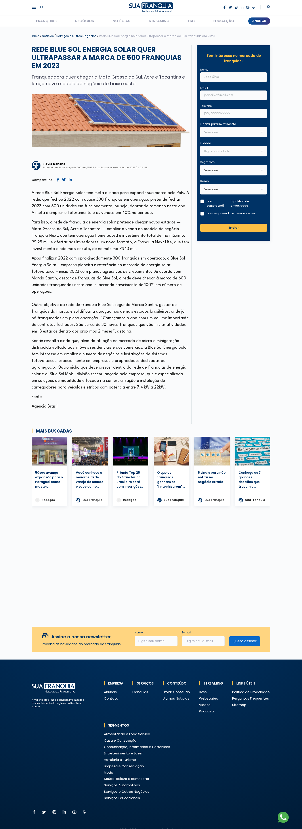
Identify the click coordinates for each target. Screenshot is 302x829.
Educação (223, 20)
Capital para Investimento (218, 124)
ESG (191, 20)
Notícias (121, 20)
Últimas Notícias (176, 698)
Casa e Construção (120, 740)
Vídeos (204, 704)
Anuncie (259, 21)
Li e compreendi (228, 204)
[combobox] (230, 152)
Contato (111, 698)
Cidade (205, 143)
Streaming (159, 20)
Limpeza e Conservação (124, 766)
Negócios (84, 20)
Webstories (208, 698)
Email (204, 88)
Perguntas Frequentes (250, 698)
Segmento (207, 162)
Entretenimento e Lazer (123, 753)
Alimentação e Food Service (127, 734)
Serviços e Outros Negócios (76, 36)
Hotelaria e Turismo (120, 759)
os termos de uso (243, 213)
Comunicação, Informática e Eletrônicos (137, 746)
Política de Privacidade (251, 692)
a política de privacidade (240, 204)
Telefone (206, 106)
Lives (203, 692)
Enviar (233, 227)
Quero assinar (245, 641)
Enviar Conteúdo (176, 692)
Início (35, 36)
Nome (204, 69)
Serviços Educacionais (122, 798)
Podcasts (207, 711)
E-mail (186, 632)
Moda (108, 772)
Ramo (204, 181)
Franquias (46, 20)
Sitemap (239, 704)
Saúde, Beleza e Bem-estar (126, 778)
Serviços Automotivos (122, 785)
